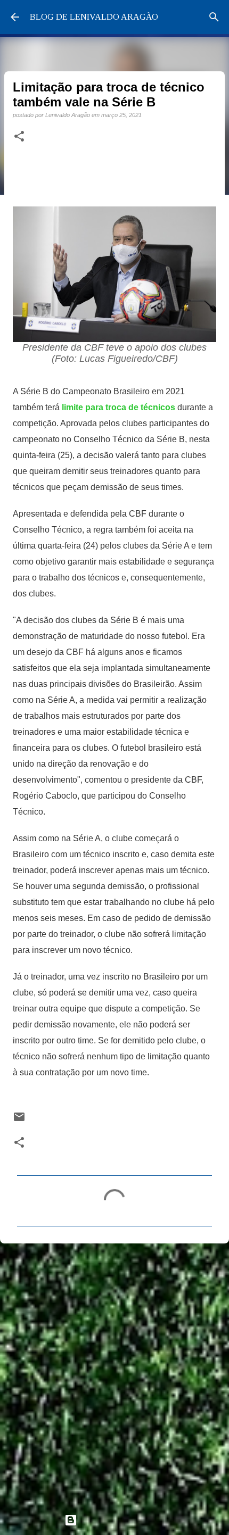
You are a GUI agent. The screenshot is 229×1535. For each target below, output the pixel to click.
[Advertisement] (114, 1373)
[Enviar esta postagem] (19, 1120)
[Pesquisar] (214, 17)
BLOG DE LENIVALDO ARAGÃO (94, 16)
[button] (19, 137)
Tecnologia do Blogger (121, 1519)
